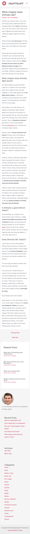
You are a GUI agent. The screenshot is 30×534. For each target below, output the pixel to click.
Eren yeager (8, 479)
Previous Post (15, 332)
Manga (6, 493)
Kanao (6, 490)
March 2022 (8, 453)
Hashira (6, 484)
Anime (6, 467)
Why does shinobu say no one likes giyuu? (14, 362)
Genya (6, 482)
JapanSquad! (15, 3)
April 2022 (7, 451)
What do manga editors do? (12, 420)
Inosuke (6, 487)
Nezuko (6, 502)
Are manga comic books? (12, 431)
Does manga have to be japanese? (14, 423)
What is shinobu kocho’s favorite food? (14, 379)
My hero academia (10, 499)
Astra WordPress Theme (15, 530)
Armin (6, 470)
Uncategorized (8, 516)
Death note (7, 476)
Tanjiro (6, 513)
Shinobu (4, 17)
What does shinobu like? (12, 371)
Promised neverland (10, 505)
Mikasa (6, 496)
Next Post (15, 337)
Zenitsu (6, 519)
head (3, 227)
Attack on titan (8, 473)
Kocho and (10, 125)
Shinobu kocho (8, 510)
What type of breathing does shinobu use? (13, 353)
